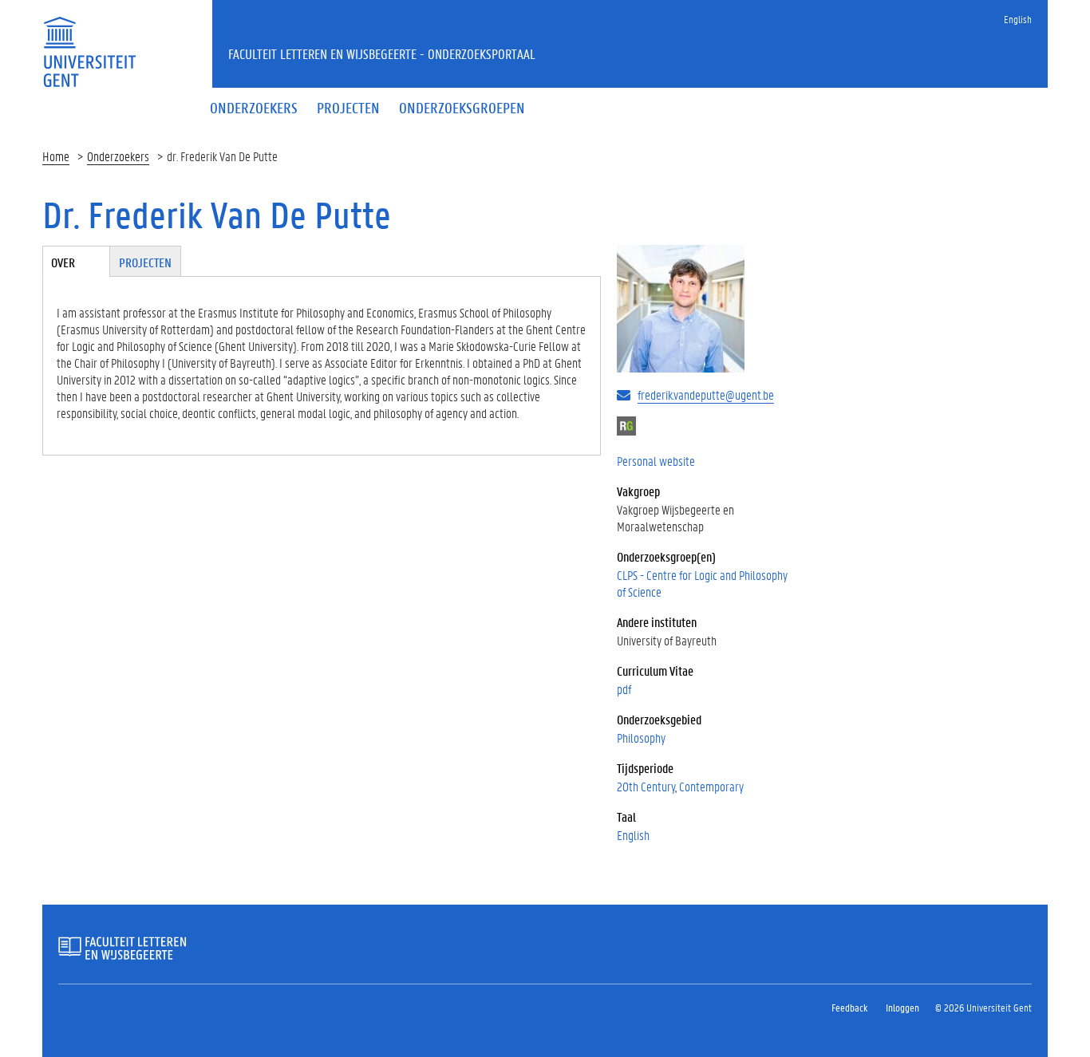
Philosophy (641, 737)
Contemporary (711, 786)
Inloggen (902, 1007)
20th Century (646, 786)
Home (55, 156)
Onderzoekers (118, 156)
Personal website (656, 460)
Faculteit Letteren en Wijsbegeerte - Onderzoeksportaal (381, 53)
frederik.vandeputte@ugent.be (706, 394)
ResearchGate (626, 426)
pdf (624, 688)
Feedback (849, 1007)
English (1018, 19)
